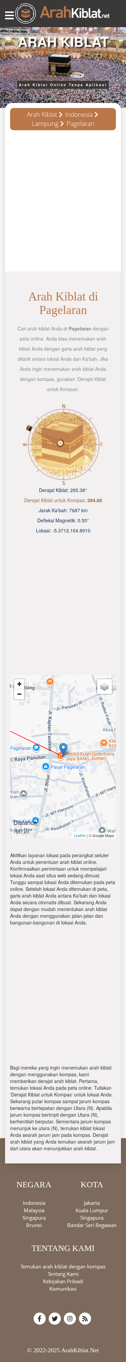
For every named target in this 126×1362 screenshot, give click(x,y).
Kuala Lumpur (92, 1210)
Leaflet (80, 835)
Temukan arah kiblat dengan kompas (63, 1266)
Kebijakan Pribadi (63, 1281)
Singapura (34, 1217)
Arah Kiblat (42, 114)
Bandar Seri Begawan (92, 1225)
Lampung (45, 123)
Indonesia (79, 114)
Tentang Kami (63, 1273)
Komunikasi (63, 1288)
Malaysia (34, 1210)
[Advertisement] (63, 203)
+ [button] (19, 684)
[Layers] (104, 686)
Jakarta (92, 1202)
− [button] (19, 694)
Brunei (34, 1225)
